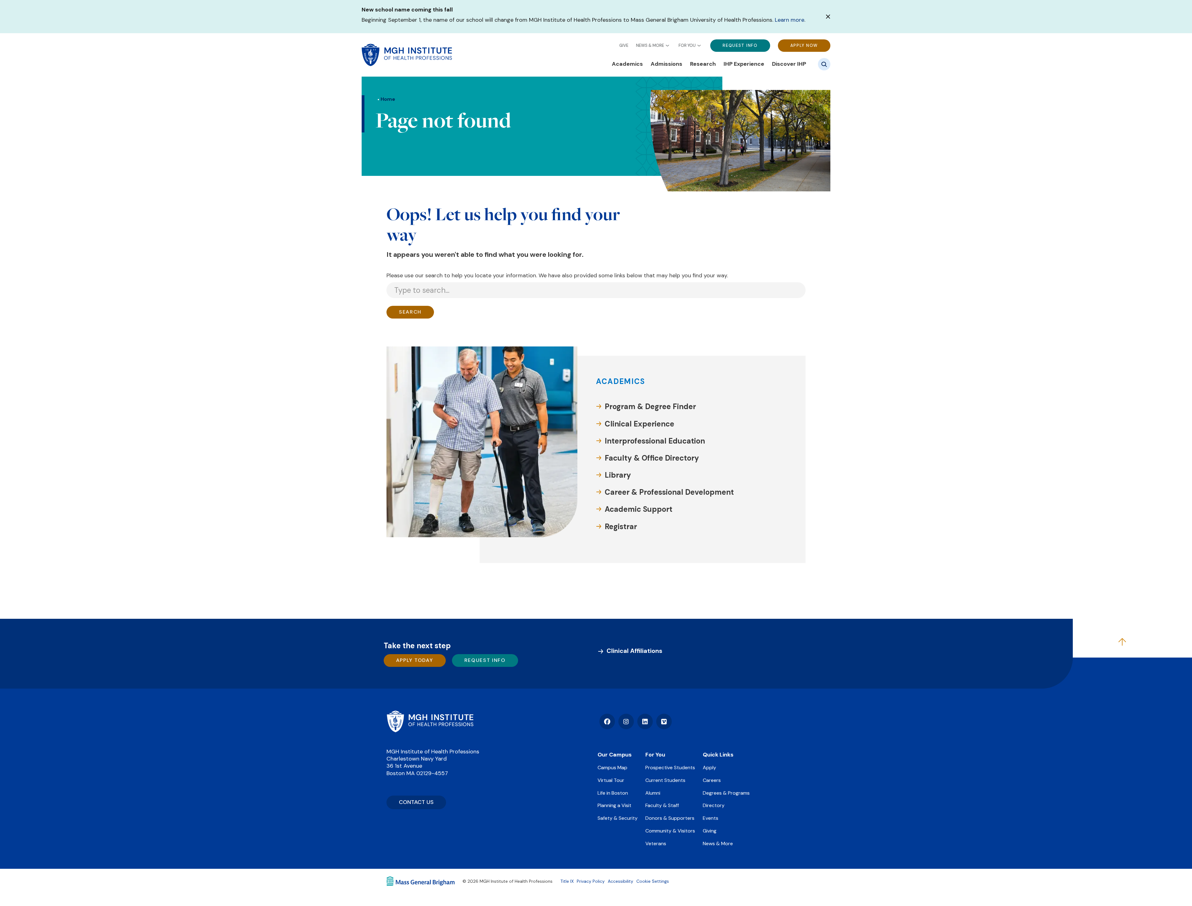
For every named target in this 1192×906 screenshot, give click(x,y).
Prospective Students (670, 767)
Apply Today (414, 660)
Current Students (665, 780)
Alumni (652, 793)
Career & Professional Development (669, 492)
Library (618, 475)
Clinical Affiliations (634, 651)
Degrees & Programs (726, 793)
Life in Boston (613, 793)
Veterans (655, 843)
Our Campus (615, 754)
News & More (650, 45)
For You (687, 45)
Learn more (789, 20)
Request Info (740, 45)
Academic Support (638, 509)
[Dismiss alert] (828, 16)
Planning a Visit (614, 805)
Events (710, 818)
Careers (712, 780)
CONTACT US (416, 802)
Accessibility (620, 881)
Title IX (567, 881)
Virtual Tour (611, 780)
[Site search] (824, 64)
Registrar (621, 526)
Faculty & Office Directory (652, 458)
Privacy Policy (591, 881)
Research (703, 64)
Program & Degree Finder (650, 406)
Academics (627, 64)
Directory (714, 805)
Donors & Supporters (669, 818)
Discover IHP (789, 64)
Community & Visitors (670, 831)
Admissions (666, 64)
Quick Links (718, 754)
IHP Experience (744, 64)
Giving (709, 831)
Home (388, 99)
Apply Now (804, 45)
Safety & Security (618, 818)
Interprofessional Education (655, 441)
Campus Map (612, 767)
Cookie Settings (652, 881)
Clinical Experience (639, 424)
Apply (709, 767)
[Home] (429, 721)
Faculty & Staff (662, 805)
